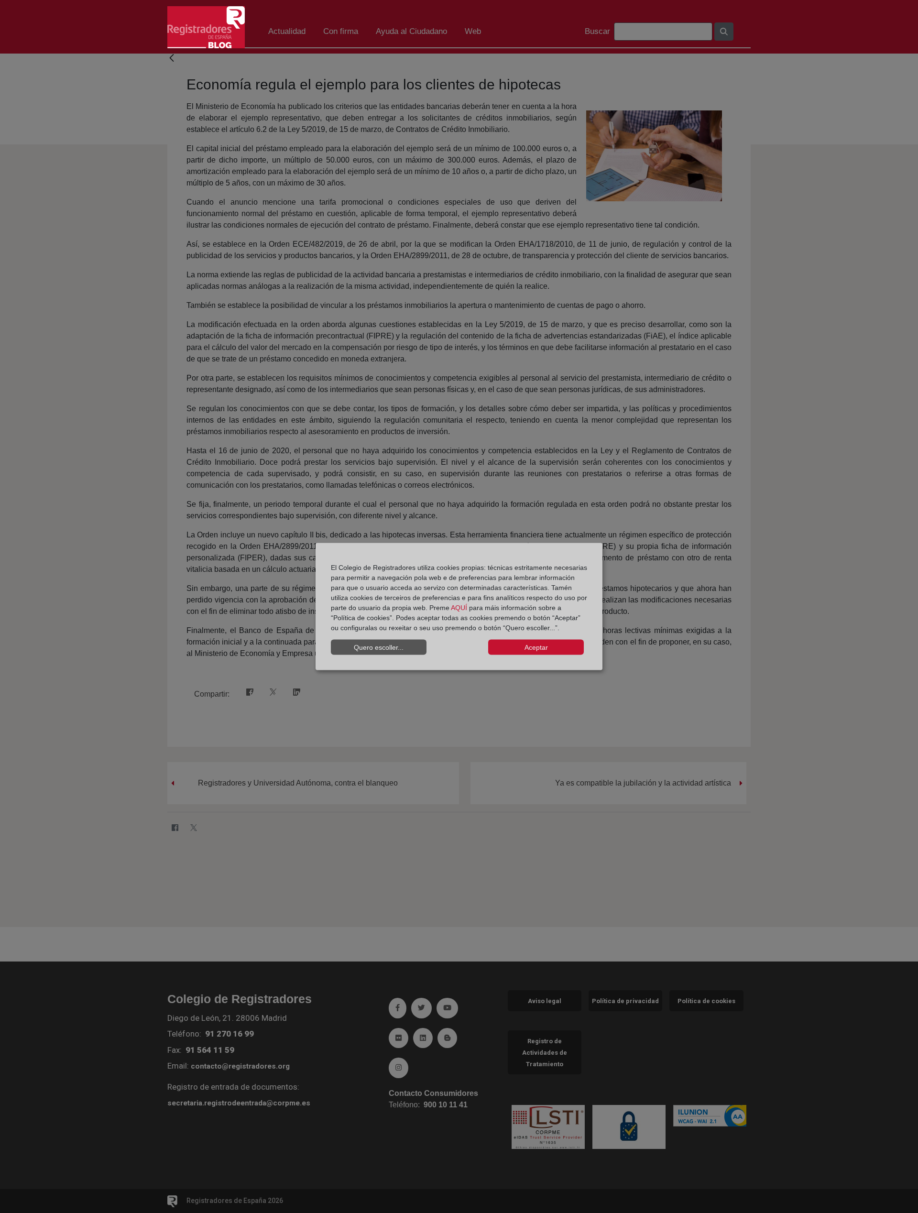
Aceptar (536, 647)
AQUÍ (459, 608)
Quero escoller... (379, 647)
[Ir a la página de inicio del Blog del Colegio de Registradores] (206, 26)
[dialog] (459, 606)
